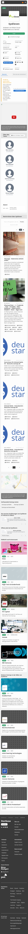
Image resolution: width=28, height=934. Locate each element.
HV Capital (20, 329)
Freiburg (12, 896)
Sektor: (4, 40)
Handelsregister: (6, 56)
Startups (16, 817)
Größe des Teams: (18, 51)
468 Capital (20, 325)
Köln (23, 891)
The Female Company (15, 900)
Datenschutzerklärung (15, 920)
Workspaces (5, 858)
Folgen (14, 33)
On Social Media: (18, 60)
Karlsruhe (18, 893)
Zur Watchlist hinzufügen (14, 36)
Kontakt (16, 827)
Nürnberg (12, 893)
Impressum (13, 926)
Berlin (17, 69)
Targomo (18, 905)
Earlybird (15, 327)
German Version (18, 845)
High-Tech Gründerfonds (10, 325)
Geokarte (24, 918)
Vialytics (23, 902)
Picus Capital (8, 327)
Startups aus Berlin (6, 504)
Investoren (4, 845)
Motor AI (22, 908)
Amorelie (12, 908)
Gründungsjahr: (6, 51)
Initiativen (4, 852)
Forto (17, 908)
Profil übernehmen (19, 90)
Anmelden (4, 824)
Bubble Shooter (18, 854)
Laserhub (12, 905)
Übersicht (4, 74)
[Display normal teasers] (23, 230)
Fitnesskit (17, 851)
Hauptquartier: (17, 56)
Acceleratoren (5, 850)
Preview (22, 221)
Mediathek (17, 832)
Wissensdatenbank (19, 829)
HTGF (18, 902)
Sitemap (18, 918)
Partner (16, 835)
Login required (8, 62)
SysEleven (8, 274)
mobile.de (8, 375)
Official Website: (6, 60)
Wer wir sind (18, 824)
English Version (18, 842)
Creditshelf (13, 902)
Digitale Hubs (5, 855)
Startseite (12, 918)
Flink (20, 327)
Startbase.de (3, 817)
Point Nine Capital (9, 331)
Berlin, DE (19, 58)
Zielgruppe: (17, 46)
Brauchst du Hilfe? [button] (14, 224)
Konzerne (4, 847)
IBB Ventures (8, 373)
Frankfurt (21, 888)
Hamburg (18, 891)
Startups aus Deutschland (8, 507)
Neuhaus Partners (16, 375)
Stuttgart (12, 891)
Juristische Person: (6, 67)
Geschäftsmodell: (6, 46)
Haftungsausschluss (15, 928)
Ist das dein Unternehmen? (20, 74)
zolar (7, 329)
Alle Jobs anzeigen (5, 535)
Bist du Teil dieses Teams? (18, 135)
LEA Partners (13, 329)
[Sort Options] (16, 230)
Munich (16, 888)
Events (3, 860)
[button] (23, 2)
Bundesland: (17, 67)
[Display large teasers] (20, 230)
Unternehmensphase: (19, 40)
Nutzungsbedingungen (16, 923)
